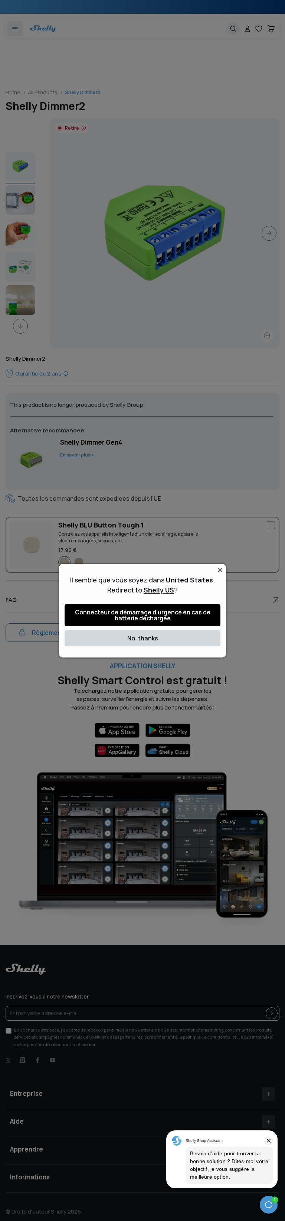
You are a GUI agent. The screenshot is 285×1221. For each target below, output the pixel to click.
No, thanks (142, 638)
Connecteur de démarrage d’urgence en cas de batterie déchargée (142, 615)
